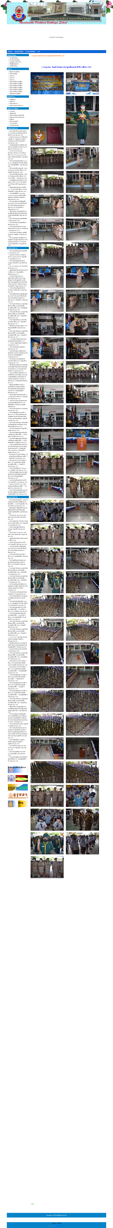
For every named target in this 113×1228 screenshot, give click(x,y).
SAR (38, 51)
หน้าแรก (10, 51)
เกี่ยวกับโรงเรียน (19, 51)
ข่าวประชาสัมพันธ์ (30, 51)
